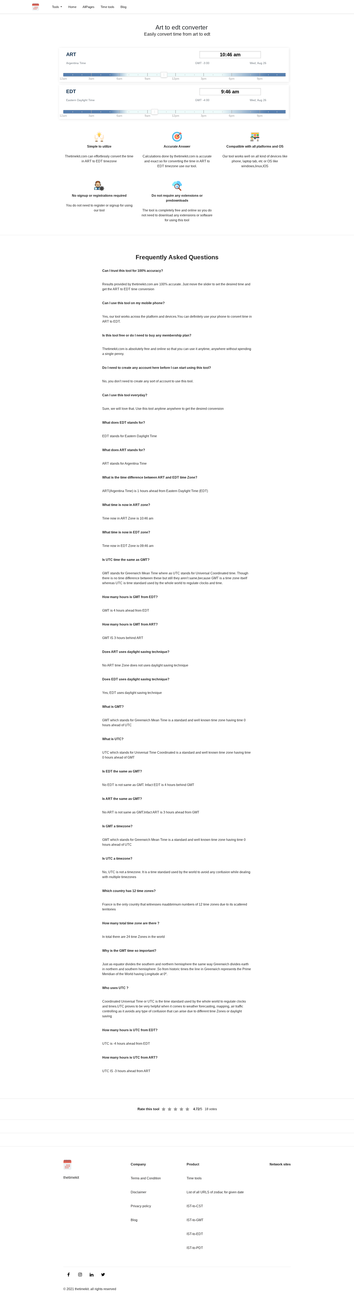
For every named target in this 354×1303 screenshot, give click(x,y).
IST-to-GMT (195, 1220)
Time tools (107, 7)
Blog (123, 7)
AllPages (88, 7)
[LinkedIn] (69, 1274)
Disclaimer (138, 1192)
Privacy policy (141, 1206)
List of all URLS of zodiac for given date (215, 1192)
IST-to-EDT (195, 1234)
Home (72, 7)
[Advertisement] (24, 98)
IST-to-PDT (195, 1248)
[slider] (163, 75)
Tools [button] (56, 7)
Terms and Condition (146, 1178)
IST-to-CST (195, 1206)
